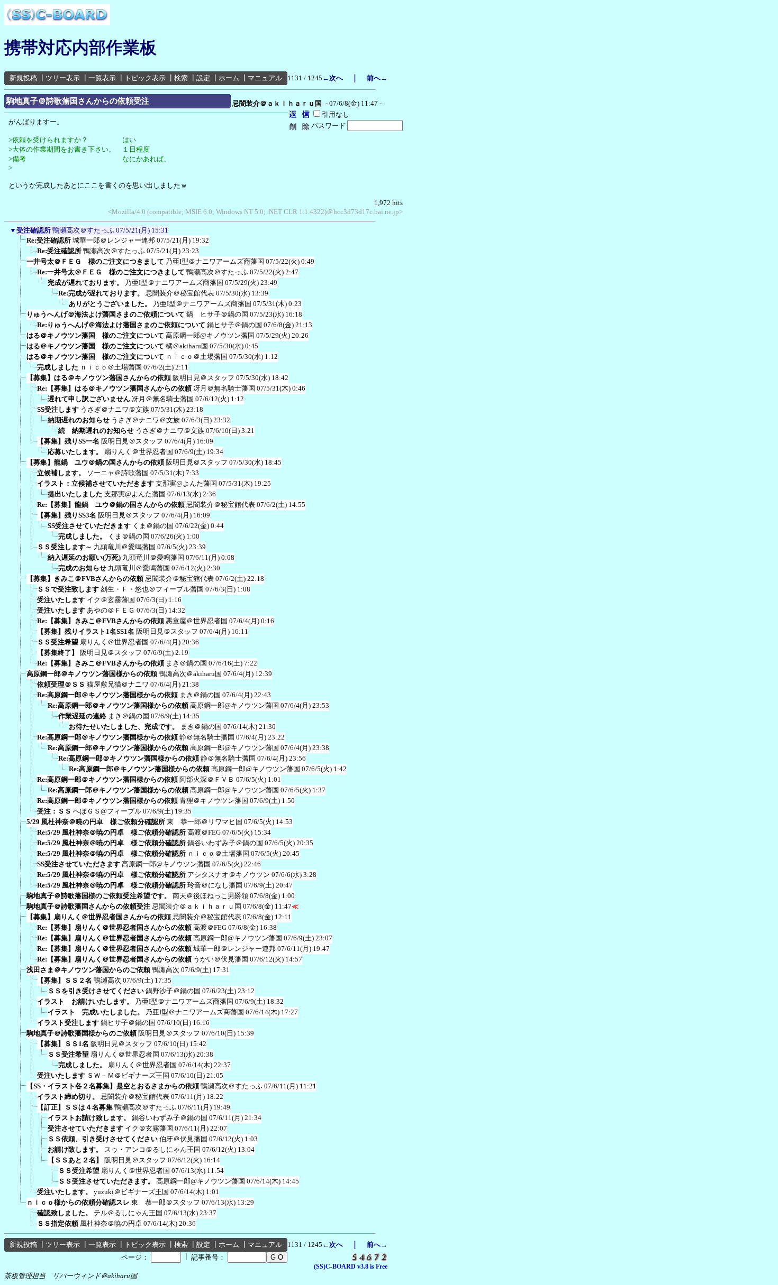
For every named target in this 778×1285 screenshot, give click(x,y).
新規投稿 (23, 78)
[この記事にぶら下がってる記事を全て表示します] (21, 243)
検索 (181, 78)
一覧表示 (102, 78)
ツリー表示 (63, 78)
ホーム (229, 78)
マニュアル (265, 78)
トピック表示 (145, 78)
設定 (203, 78)
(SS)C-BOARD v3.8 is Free (350, 1266)
